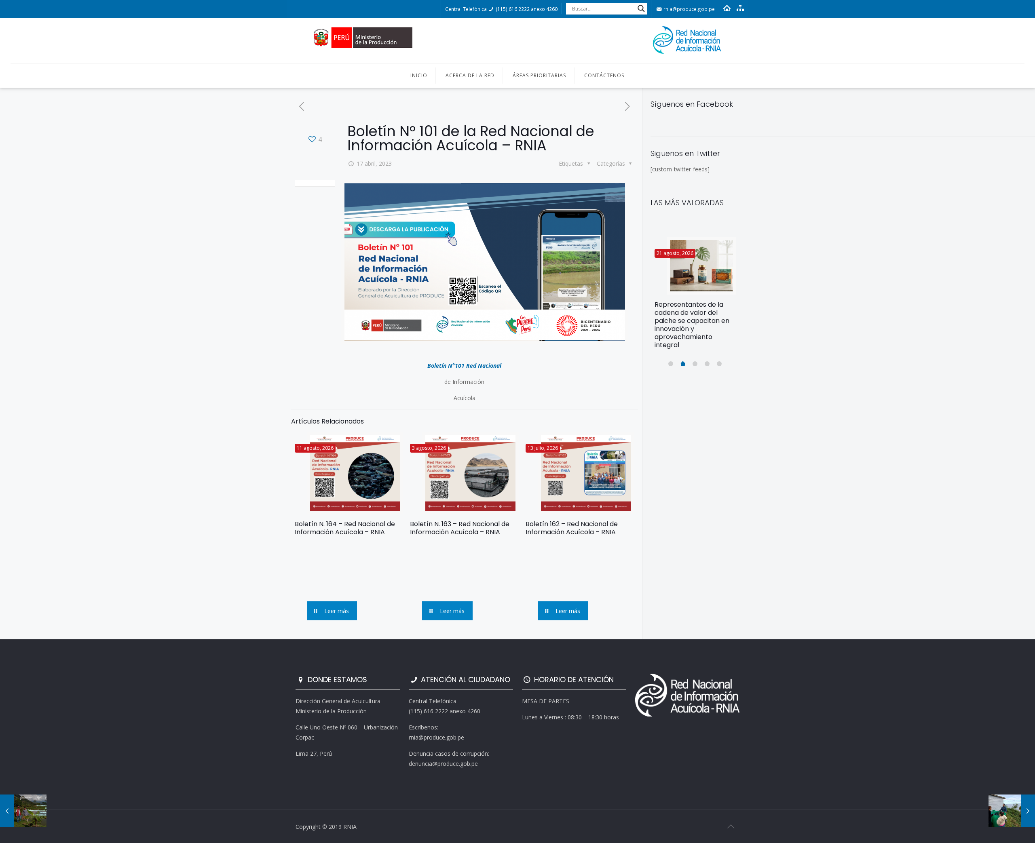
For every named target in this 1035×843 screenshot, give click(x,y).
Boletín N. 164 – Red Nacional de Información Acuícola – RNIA (345, 528)
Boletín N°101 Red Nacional (464, 365)
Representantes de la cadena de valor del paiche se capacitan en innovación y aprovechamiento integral (692, 325)
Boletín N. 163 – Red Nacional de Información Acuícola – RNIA (459, 528)
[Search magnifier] (641, 8)
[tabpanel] (695, 296)
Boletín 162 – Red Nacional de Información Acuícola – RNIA (572, 528)
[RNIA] (517, 40)
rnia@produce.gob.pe (688, 9)
